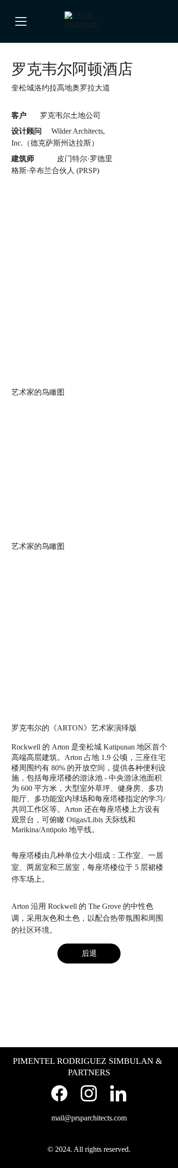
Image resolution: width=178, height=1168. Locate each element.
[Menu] (21, 21)
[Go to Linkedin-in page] (118, 1093)
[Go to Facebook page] (59, 1093)
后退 (89, 953)
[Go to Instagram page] (89, 1093)
